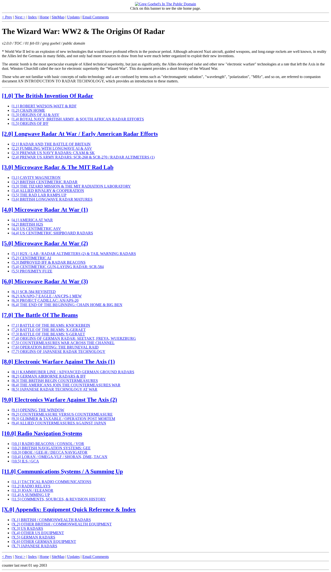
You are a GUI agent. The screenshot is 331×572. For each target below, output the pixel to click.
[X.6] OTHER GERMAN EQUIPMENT (44, 542)
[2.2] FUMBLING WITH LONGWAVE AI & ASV (52, 148)
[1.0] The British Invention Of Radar (47, 96)
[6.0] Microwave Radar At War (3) (45, 281)
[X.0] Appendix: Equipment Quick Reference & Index (69, 509)
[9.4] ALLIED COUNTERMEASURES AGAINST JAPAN (59, 423)
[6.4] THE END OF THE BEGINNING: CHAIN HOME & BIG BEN (67, 305)
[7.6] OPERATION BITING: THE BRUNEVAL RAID (55, 347)
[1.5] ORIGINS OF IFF (30, 123)
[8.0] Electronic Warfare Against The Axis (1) (58, 361)
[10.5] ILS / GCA (25, 461)
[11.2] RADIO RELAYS (31, 486)
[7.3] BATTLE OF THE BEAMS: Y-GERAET (48, 334)
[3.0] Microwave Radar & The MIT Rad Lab (57, 167)
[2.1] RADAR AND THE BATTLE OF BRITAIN (51, 144)
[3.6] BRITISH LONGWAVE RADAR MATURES (52, 199)
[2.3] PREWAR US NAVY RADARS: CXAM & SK (53, 153)
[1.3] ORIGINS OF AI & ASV (35, 115)
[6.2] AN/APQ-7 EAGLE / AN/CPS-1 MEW (47, 296)
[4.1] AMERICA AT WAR (32, 220)
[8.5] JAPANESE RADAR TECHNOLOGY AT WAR (54, 389)
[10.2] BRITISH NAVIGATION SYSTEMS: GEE (51, 448)
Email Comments (95, 17)
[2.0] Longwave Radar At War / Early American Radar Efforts (80, 134)
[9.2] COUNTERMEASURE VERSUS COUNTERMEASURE (62, 414)
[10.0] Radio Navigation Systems (42, 433)
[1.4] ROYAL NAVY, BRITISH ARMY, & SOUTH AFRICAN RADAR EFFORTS (78, 119)
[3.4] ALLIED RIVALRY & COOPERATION (48, 191)
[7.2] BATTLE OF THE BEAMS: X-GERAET (49, 330)
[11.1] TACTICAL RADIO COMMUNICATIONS (51, 482)
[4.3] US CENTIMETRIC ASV (36, 229)
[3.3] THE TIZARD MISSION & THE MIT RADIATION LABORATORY (71, 186)
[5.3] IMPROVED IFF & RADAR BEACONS (49, 262)
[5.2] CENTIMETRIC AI (31, 258)
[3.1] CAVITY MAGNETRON (36, 177)
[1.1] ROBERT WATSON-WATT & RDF (44, 106)
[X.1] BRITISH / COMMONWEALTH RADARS (51, 520)
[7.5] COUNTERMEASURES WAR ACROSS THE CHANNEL (63, 343)
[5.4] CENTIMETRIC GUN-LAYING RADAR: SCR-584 (58, 267)
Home (44, 17)
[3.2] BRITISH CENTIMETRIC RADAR (45, 182)
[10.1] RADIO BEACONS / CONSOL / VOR (48, 444)
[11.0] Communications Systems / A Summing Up (62, 471)
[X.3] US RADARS (27, 528)
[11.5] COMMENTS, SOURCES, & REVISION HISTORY (59, 499)
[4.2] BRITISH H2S (27, 224)
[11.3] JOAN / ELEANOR (32, 490)
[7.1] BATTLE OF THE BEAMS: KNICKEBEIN (51, 325)
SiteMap (58, 17)
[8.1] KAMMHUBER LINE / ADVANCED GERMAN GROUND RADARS (73, 372)
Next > (20, 17)
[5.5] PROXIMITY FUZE (32, 271)
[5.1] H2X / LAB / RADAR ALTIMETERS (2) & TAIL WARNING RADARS (74, 254)
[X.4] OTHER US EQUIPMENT (38, 533)
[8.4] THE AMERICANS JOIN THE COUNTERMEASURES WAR (66, 385)
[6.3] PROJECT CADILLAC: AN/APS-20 (45, 300)
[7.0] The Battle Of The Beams (40, 315)
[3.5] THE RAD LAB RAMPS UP (39, 195)
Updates (73, 17)
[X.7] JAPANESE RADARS (34, 546)
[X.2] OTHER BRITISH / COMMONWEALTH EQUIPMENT (62, 524)
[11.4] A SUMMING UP (31, 495)
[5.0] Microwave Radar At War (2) (45, 243)
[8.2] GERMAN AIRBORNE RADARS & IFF (49, 376)
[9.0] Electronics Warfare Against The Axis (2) (59, 400)
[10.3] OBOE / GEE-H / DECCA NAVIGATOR (49, 452)
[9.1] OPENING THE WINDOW (38, 410)
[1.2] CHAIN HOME (28, 110)
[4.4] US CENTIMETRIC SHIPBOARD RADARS (52, 233)
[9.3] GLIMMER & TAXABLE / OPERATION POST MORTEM (63, 419)
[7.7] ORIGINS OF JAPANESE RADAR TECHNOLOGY (58, 352)
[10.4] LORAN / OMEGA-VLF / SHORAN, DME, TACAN (59, 457)
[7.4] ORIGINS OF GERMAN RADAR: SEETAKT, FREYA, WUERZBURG (74, 338)
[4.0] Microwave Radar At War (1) (45, 210)
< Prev (7, 17)
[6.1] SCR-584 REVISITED (34, 292)
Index (32, 17)
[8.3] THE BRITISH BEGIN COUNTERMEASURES (55, 381)
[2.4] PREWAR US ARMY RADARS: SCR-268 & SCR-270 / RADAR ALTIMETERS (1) (83, 157)
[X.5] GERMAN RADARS (33, 537)
